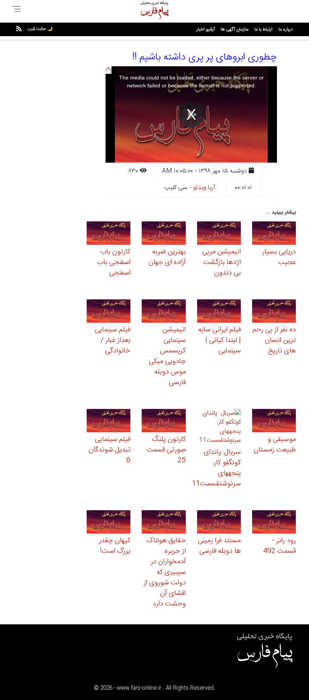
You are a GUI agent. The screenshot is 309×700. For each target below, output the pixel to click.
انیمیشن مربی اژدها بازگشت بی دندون (221, 262)
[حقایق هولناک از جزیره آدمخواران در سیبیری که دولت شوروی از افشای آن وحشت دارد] (163, 523)
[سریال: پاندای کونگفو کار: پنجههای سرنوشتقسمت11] (219, 428)
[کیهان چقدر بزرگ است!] (108, 523)
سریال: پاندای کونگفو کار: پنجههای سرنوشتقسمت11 (216, 468)
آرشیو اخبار (205, 29)
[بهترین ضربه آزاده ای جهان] (163, 234)
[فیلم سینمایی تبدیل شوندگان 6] (108, 421)
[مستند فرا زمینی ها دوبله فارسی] (219, 523)
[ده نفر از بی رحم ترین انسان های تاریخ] (274, 312)
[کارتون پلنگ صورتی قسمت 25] (163, 421)
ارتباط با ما (263, 29)
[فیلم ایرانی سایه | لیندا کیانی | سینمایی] (219, 312)
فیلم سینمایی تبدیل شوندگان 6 (109, 450)
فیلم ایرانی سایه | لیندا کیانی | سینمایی (219, 340)
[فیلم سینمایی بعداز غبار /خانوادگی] (108, 312)
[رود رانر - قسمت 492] (274, 523)
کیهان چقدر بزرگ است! (114, 546)
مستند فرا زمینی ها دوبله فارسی (219, 546)
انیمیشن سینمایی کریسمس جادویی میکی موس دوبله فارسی (167, 356)
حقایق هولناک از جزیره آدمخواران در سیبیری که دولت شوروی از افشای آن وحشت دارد (165, 572)
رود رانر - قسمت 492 (279, 546)
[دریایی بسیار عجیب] (274, 234)
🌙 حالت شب (40, 29)
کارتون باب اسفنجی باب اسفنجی (113, 262)
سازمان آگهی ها (234, 29)
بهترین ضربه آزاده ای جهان (167, 257)
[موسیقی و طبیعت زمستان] (274, 421)
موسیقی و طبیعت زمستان (275, 445)
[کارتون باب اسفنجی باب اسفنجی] (108, 234)
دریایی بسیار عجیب (279, 257)
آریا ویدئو (204, 188)
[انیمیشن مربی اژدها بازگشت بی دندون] (219, 234)
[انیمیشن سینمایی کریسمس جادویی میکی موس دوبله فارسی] (163, 312)
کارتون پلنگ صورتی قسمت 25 (166, 450)
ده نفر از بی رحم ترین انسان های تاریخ (274, 340)
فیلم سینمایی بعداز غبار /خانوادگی (112, 340)
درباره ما (285, 29)
